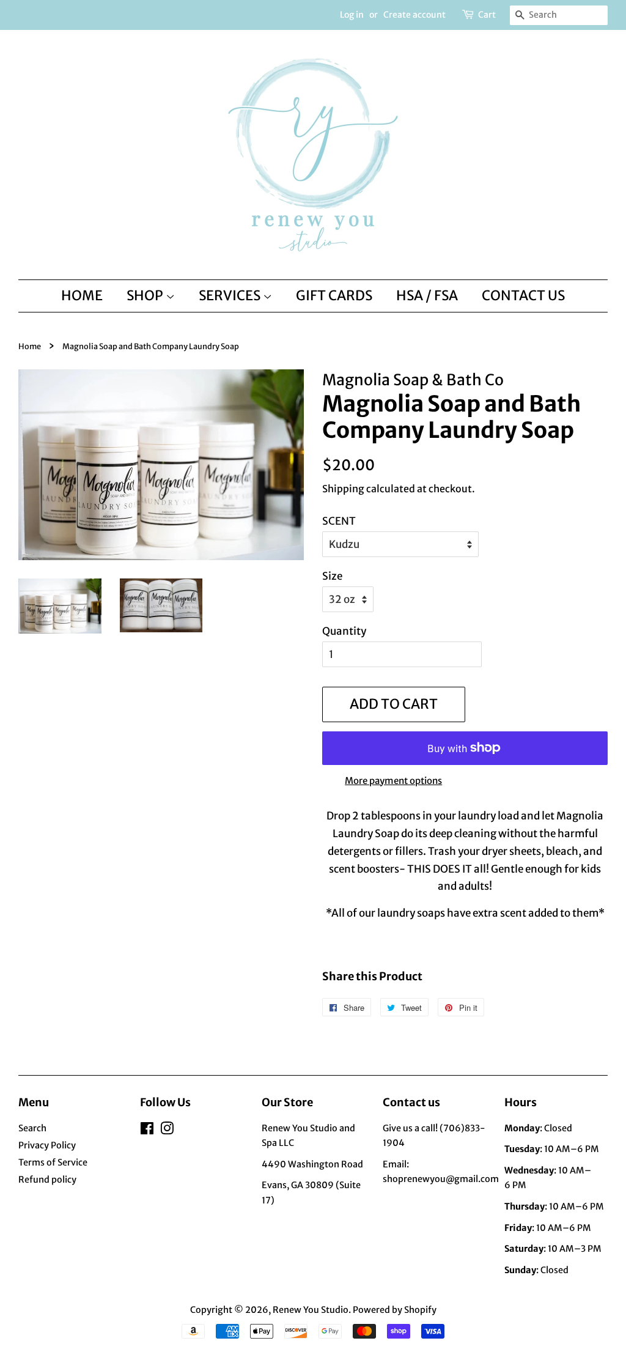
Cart (487, 14)
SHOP (146, 295)
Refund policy (47, 1179)
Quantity (344, 631)
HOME (82, 295)
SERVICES (231, 295)
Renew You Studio (310, 1309)
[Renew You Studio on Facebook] (147, 1130)
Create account (414, 14)
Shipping (343, 488)
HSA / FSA (427, 295)
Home (29, 346)
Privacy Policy (47, 1145)
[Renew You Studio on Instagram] (167, 1130)
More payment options (393, 780)
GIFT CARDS (334, 295)
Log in (352, 14)
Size (332, 576)
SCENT (339, 521)
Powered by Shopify (394, 1309)
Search (32, 1128)
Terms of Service (52, 1162)
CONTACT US (523, 295)
